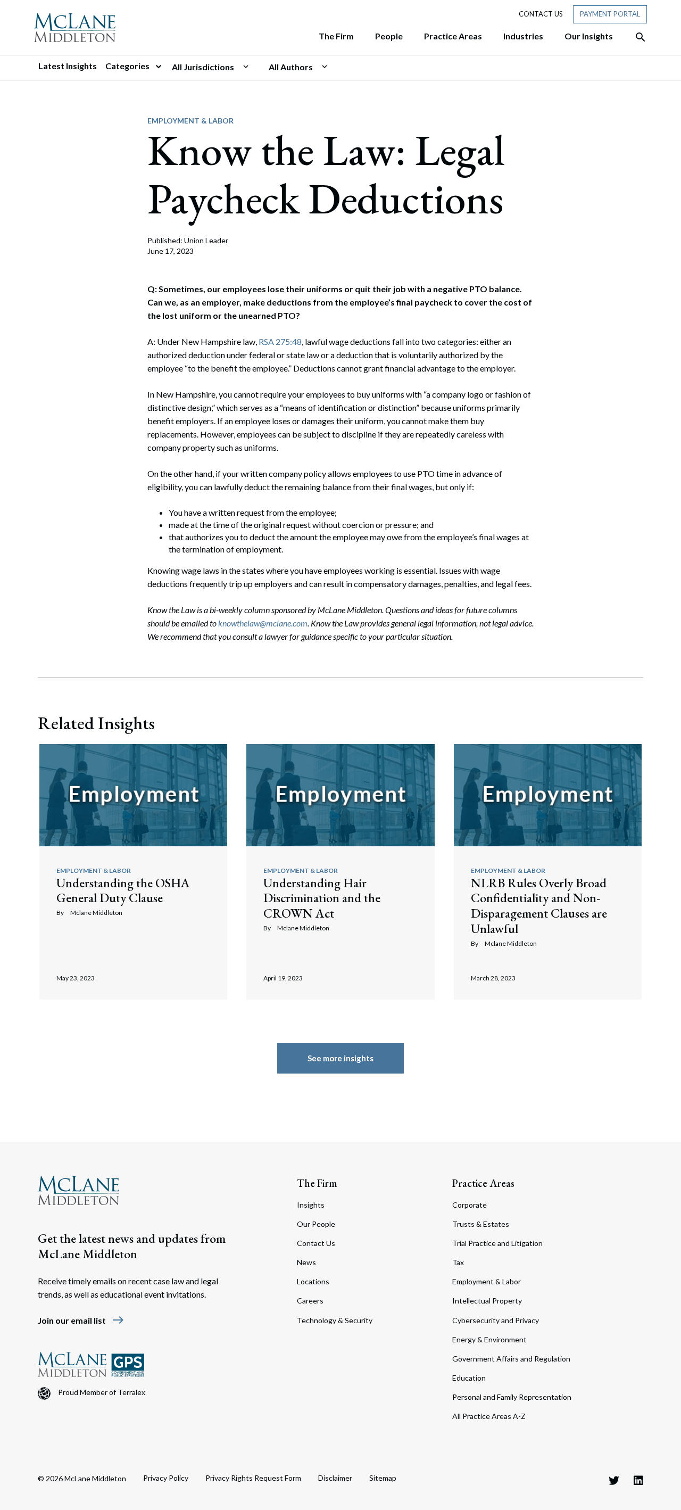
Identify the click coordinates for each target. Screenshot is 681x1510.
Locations (313, 1281)
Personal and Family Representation (511, 1396)
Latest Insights (67, 66)
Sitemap (382, 1477)
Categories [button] (128, 66)
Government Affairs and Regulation (511, 1358)
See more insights (340, 1058)
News (306, 1262)
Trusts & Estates (480, 1223)
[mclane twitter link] (614, 1480)
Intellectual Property (487, 1300)
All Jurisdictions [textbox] (203, 67)
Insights (311, 1204)
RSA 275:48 (280, 341)
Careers (310, 1300)
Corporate (469, 1204)
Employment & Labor (190, 120)
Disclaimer (335, 1477)
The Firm (317, 1183)
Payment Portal (610, 14)
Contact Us (541, 14)
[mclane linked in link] (638, 1480)
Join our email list (81, 1320)
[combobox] (216, 67)
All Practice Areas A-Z (489, 1416)
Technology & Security (334, 1320)
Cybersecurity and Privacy (495, 1320)
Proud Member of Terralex (101, 1392)
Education (469, 1377)
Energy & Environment (489, 1339)
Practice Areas (483, 1183)
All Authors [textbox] (291, 67)
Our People (316, 1223)
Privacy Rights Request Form (253, 1477)
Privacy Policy (165, 1477)
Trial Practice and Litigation (497, 1243)
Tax (458, 1262)
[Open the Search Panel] (635, 37)
